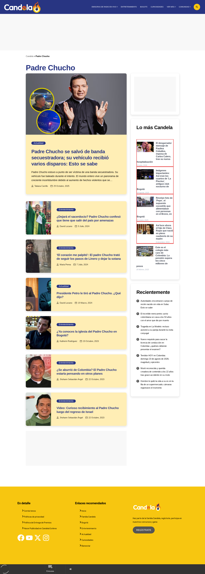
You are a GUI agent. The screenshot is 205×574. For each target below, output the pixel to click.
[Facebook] (20, 537)
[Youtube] (29, 537)
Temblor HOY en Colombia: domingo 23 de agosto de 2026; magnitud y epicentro (155, 358)
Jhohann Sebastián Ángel (71, 379)
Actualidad (38, 143)
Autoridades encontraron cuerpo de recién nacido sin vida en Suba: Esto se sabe (157, 304)
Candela (29, 56)
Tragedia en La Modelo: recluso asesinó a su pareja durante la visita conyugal (157, 329)
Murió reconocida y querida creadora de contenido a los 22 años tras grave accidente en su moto (157, 371)
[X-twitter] (37, 537)
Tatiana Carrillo (41, 186)
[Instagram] (46, 537)
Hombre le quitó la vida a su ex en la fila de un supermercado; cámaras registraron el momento (157, 384)
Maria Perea (65, 264)
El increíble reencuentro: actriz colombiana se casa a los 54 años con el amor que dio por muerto (156, 317)
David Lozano (66, 226)
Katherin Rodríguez (68, 341)
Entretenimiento (66, 209)
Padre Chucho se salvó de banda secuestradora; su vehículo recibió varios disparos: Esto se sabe (70, 158)
